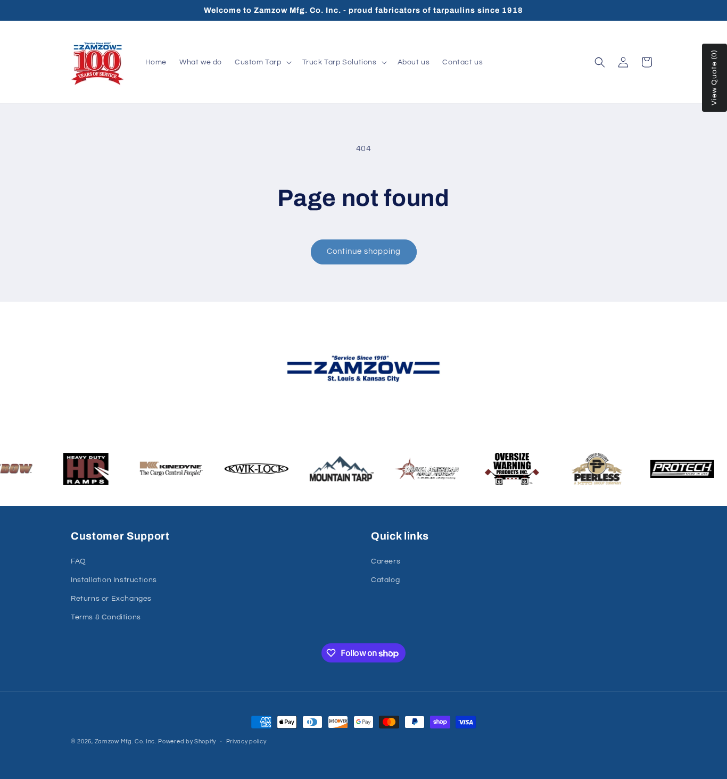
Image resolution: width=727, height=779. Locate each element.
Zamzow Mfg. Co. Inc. (125, 741)
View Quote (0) (714, 77)
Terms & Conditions (106, 617)
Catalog (385, 580)
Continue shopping (364, 251)
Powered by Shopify (187, 741)
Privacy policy (246, 741)
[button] (262, 62)
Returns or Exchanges (111, 598)
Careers (385, 561)
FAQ (78, 561)
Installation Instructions (114, 580)
